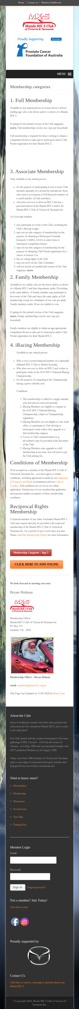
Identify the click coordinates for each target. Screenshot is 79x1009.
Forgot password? (36, 887)
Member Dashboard (51, 2)
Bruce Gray (59, 693)
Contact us (33, 2)
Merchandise (19, 785)
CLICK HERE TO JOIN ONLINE (36, 564)
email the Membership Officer (32, 535)
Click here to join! (19, 907)
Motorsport (19, 801)
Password (15, 869)
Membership (19, 793)
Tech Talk (18, 816)
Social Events (20, 809)
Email (13, 853)
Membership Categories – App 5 (30, 552)
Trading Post (19, 824)
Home (21, 2)
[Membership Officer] (32, 655)
